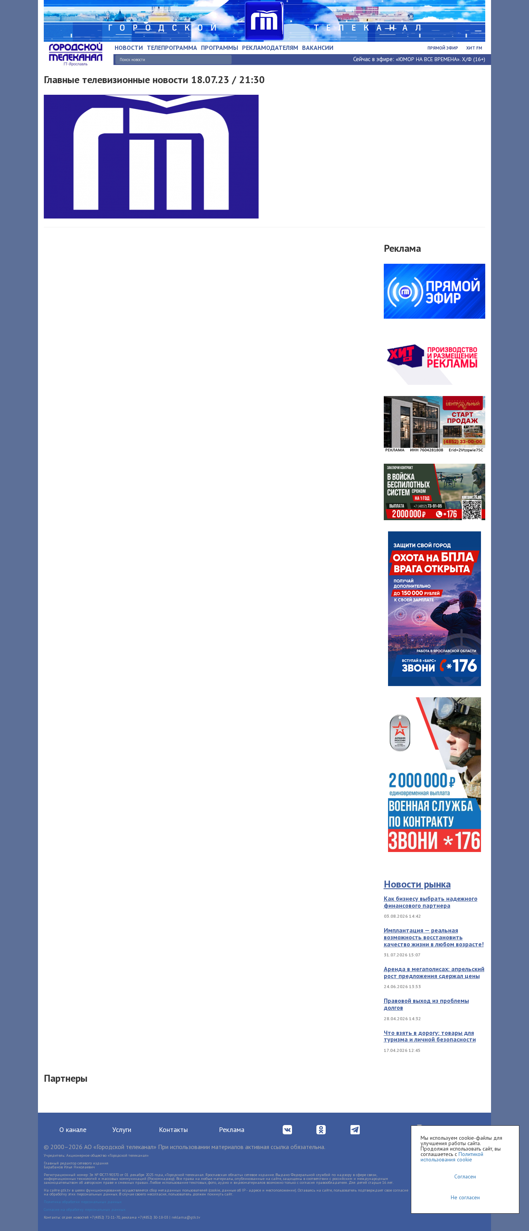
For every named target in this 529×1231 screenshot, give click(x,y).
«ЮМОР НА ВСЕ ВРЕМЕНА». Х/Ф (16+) (440, 59)
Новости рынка (417, 884)
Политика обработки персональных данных (83, 1201)
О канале (72, 1129)
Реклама (231, 1129)
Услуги (121, 1129)
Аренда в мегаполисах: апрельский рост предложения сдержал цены (434, 972)
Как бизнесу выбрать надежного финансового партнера (430, 902)
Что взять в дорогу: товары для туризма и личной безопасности (430, 1036)
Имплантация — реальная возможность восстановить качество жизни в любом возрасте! (434, 937)
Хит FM (474, 48)
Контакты (173, 1129)
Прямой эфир (443, 48)
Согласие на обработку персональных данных (84, 1209)
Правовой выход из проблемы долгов (426, 1004)
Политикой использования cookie (452, 1157)
